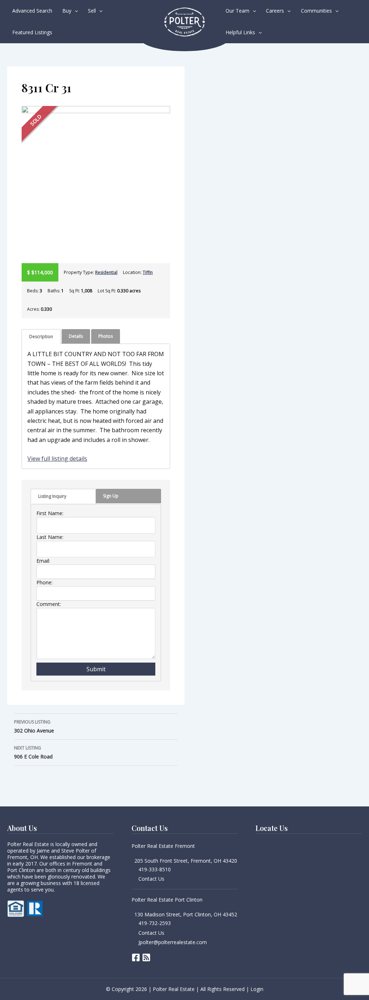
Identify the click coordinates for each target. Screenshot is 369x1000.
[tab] (41, 336)
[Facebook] (136, 957)
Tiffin (148, 272)
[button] (74, 11)
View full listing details (57, 459)
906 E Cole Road (33, 752)
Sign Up (111, 496)
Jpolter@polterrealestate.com (172, 942)
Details (76, 336)
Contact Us (151, 878)
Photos (105, 336)
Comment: (48, 604)
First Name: (49, 513)
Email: (43, 560)
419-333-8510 (154, 869)
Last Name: (49, 537)
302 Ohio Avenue (34, 726)
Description (41, 336)
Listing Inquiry (52, 496)
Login (256, 989)
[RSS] (146, 957)
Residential (106, 272)
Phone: (44, 582)
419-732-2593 (154, 923)
